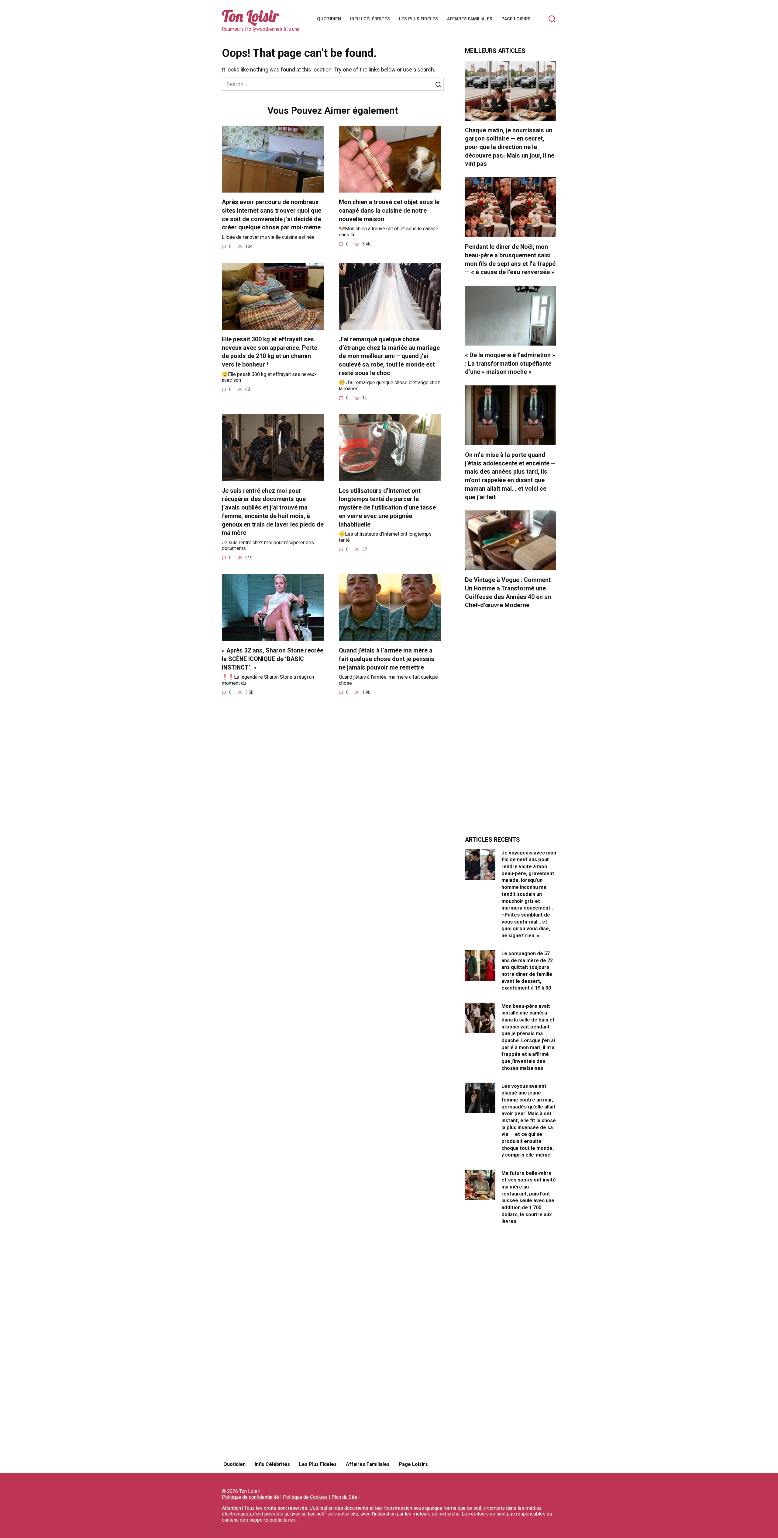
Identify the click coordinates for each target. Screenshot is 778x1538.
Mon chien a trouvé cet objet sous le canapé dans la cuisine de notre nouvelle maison (389, 210)
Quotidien (329, 19)
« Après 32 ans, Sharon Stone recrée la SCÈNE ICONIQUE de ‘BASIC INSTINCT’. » (272, 659)
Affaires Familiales (469, 19)
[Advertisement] (510, 726)
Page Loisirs (516, 19)
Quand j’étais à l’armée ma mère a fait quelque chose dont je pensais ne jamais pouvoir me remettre (386, 659)
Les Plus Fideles (418, 19)
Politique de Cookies (305, 1497)
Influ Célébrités (370, 19)
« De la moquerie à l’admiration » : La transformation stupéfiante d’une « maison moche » (510, 363)
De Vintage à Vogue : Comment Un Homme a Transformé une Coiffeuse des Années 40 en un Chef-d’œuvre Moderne (508, 592)
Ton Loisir (250, 16)
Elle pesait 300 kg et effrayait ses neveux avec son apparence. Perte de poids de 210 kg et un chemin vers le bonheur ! (269, 352)
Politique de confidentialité (250, 1497)
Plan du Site (344, 1497)
